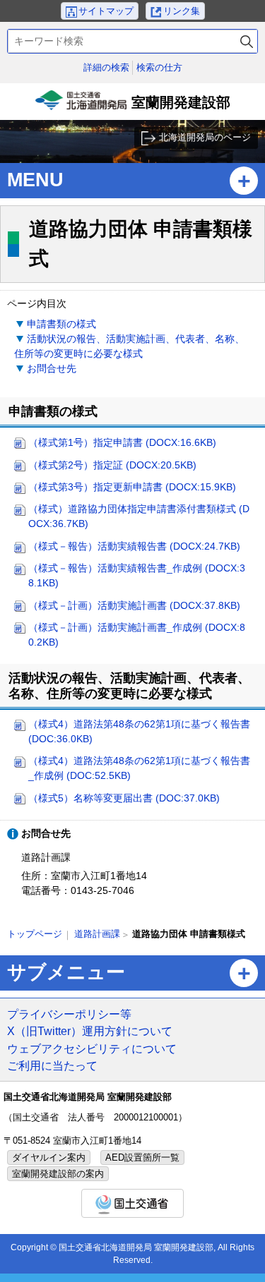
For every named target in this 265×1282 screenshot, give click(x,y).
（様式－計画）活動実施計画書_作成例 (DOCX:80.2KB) (136, 635)
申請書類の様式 (61, 323)
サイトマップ (106, 11)
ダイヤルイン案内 (49, 1157)
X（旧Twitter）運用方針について (89, 1030)
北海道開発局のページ (205, 137)
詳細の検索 (106, 67)
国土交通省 (132, 1203)
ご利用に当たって (52, 1065)
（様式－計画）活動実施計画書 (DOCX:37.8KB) (134, 605)
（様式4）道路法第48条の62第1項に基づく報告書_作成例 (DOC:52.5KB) (139, 768)
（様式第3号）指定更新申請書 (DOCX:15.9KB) (132, 486)
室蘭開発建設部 (134, 107)
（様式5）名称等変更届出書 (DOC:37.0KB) (124, 798)
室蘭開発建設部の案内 (58, 1173)
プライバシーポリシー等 (69, 1014)
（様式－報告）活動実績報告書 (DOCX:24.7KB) (134, 546)
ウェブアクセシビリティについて (92, 1048)
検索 (246, 41)
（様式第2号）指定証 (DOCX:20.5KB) (112, 465)
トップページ (34, 934)
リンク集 (181, 11)
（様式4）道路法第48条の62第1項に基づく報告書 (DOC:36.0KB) (139, 731)
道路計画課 (97, 934)
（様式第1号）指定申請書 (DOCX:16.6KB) (122, 442)
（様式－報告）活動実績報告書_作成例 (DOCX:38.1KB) (136, 575)
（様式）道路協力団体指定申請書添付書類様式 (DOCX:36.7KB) (138, 516)
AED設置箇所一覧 (142, 1157)
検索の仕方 (159, 67)
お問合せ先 (51, 368)
